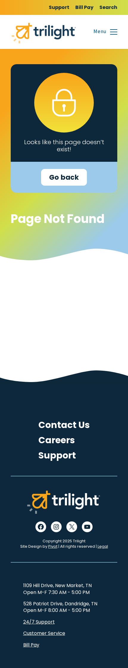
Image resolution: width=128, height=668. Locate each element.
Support (59, 7)
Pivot (52, 546)
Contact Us (64, 424)
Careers (56, 440)
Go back (64, 177)
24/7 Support (39, 621)
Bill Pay (84, 7)
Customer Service (44, 633)
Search (108, 7)
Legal (103, 546)
